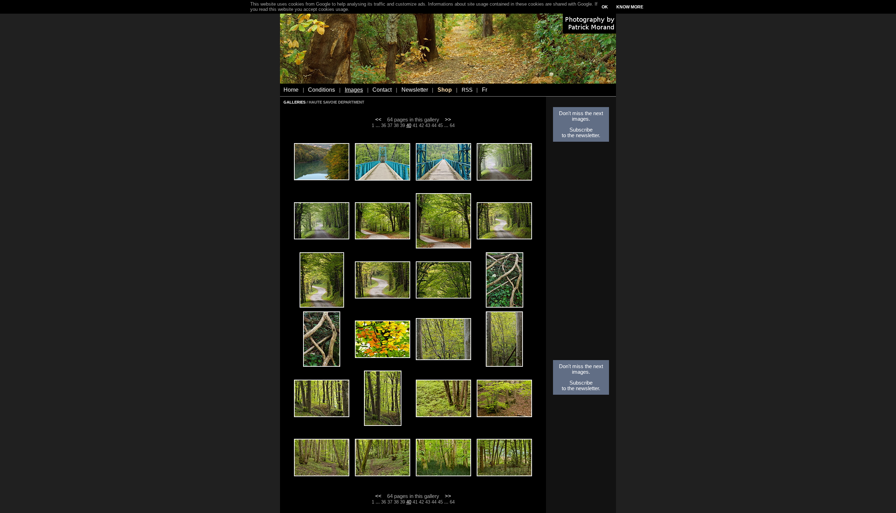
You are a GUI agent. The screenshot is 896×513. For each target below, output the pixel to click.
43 (427, 125)
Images (354, 90)
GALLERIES (295, 102)
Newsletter (414, 90)
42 (421, 125)
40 (408, 125)
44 (434, 125)
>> (448, 119)
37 (389, 125)
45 (440, 125)
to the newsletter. (581, 135)
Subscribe (581, 130)
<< (378, 119)
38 (396, 125)
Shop (445, 90)
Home (291, 90)
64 (452, 125)
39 (402, 125)
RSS (467, 90)
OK (605, 7)
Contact (382, 90)
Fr (484, 90)
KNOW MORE (629, 7)
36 (383, 125)
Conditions (321, 90)
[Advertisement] (581, 253)
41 (415, 125)
